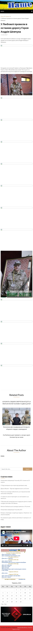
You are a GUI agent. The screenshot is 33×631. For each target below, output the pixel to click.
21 (12, 598)
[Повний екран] (30, 545)
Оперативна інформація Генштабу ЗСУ (11, 509)
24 (25, 598)
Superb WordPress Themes (25, 627)
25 (30, 598)
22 (16, 598)
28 (12, 601)
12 (3, 595)
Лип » (5, 604)
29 (16, 601)
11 (30, 592)
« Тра (2, 604)
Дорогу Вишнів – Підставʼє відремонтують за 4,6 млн (15, 488)
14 (12, 595)
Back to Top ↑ (16, 629)
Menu (2, 11)
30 (20, 601)
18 (30, 595)
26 (3, 601)
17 (25, 595)
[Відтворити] (3, 545)
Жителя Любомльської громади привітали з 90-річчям (15, 506)
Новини (7, 16)
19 (3, 598)
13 (7, 595)
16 (20, 595)
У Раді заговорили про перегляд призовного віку (14, 485)
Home (2, 16)
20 (7, 598)
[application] (16, 538)
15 (16, 595)
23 (20, 598)
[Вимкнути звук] (27, 545)
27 (7, 601)
